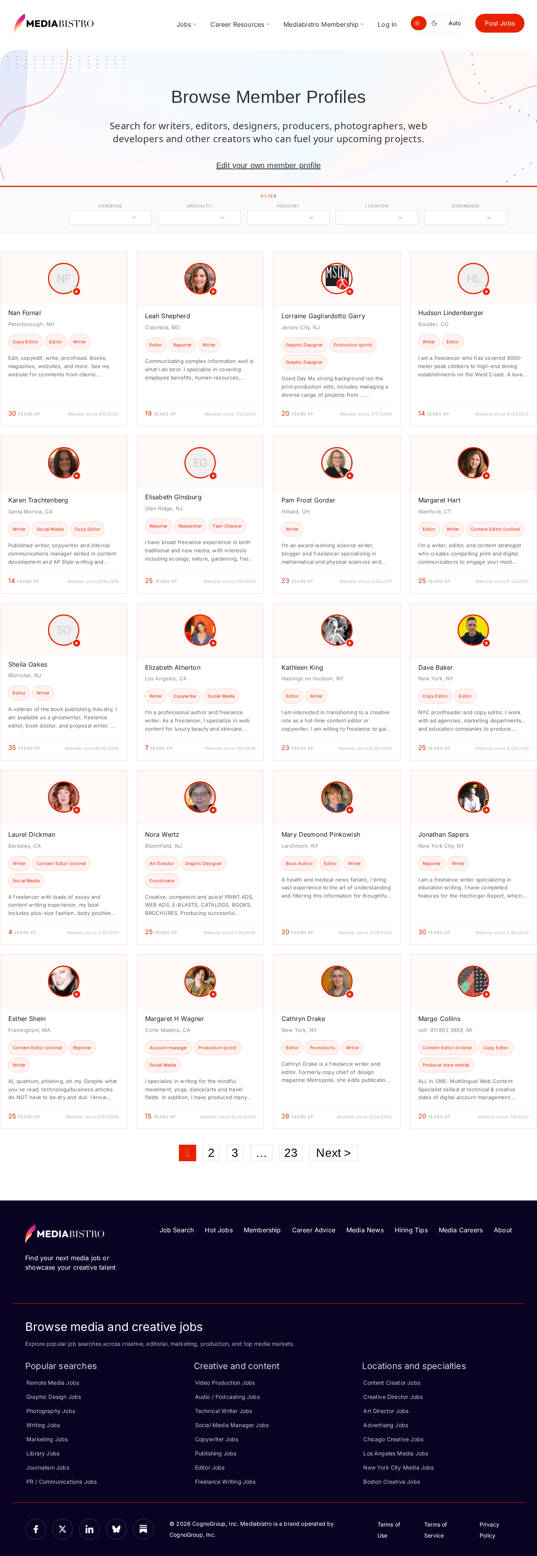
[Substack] (143, 1529)
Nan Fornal (24, 313)
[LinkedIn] (89, 1529)
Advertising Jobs (385, 1425)
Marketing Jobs (47, 1439)
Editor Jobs (210, 1467)
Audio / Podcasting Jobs (227, 1396)
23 (291, 1152)
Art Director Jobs (385, 1411)
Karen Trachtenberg (38, 500)
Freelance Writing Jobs (225, 1481)
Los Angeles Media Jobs (395, 1453)
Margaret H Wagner (174, 1019)
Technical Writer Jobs (223, 1411)
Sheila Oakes (27, 664)
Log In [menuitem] (387, 24)
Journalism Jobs (47, 1467)
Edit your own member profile (268, 165)
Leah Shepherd (167, 316)
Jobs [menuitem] (184, 24)
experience (466, 205)
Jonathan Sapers (443, 834)
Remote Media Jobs (52, 1382)
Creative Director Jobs (393, 1396)
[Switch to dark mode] (436, 23)
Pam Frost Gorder (308, 500)
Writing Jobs (43, 1425)
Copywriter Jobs (217, 1439)
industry (288, 205)
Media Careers (461, 1230)
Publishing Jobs (216, 1453)
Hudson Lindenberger (451, 313)
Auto (455, 23)
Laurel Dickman (31, 834)
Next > (333, 1152)
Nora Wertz (162, 834)
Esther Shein (27, 1019)
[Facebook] (35, 1529)
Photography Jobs (50, 1411)
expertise (110, 205)
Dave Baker (435, 667)
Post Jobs (500, 23)
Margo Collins (439, 1019)
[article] (63, 338)
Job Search (177, 1230)
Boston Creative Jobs (391, 1481)
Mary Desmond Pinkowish (320, 834)
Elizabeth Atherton (172, 667)
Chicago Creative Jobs (393, 1439)
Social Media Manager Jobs (232, 1425)
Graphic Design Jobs (53, 1396)
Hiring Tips (411, 1230)
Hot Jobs (218, 1230)
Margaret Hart (439, 500)
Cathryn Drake (303, 1019)
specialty (199, 205)
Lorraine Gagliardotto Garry (323, 316)
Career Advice (313, 1230)
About (503, 1230)
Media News (365, 1230)
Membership (262, 1230)
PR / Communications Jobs (61, 1481)
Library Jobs (42, 1453)
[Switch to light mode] (419, 23)
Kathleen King (302, 667)
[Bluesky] (116, 1529)
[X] (62, 1529)
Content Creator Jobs (391, 1382)
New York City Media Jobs (398, 1467)
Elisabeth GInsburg (173, 497)
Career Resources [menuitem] (237, 24)
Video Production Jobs (225, 1382)
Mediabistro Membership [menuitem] (321, 24)
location (376, 205)
